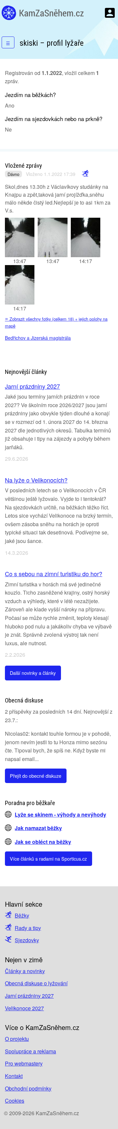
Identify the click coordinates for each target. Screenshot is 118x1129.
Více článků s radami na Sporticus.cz (48, 858)
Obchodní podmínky (28, 1088)
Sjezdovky (27, 940)
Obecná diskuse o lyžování (36, 983)
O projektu (17, 1039)
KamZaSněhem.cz (43, 12)
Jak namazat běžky (38, 828)
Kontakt (14, 1076)
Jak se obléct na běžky (43, 842)
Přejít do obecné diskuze (35, 775)
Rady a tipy (28, 928)
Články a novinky (25, 971)
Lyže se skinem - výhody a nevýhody (60, 814)
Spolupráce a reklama (30, 1051)
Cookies (14, 1100)
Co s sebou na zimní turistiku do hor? (53, 573)
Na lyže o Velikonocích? (36, 480)
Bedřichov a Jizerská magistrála (38, 337)
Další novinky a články (33, 672)
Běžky (22, 915)
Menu (109, 12)
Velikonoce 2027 (24, 1008)
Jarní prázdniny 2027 (32, 386)
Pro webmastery (24, 1063)
